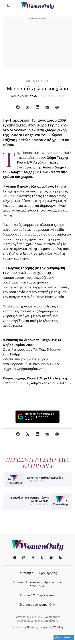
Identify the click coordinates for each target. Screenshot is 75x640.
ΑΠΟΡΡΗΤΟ (65, 637)
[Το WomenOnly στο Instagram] (24, 558)
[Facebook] (17, 107)
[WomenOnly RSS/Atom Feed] (60, 558)
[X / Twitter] (27, 107)
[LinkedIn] (37, 107)
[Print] (57, 107)
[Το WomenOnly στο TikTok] (33, 558)
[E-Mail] (47, 107)
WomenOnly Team (24, 96)
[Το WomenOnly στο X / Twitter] (42, 558)
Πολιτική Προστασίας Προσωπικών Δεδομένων (37, 584)
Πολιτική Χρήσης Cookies (37, 595)
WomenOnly (37, 545)
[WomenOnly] (37, 5)
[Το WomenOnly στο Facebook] (15, 558)
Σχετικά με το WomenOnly (37, 605)
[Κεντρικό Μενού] (7, 5)
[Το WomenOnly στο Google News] (51, 558)
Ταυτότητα (25, 573)
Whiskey (58, 627)
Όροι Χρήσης (48, 573)
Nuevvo (31, 627)
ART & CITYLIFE (37, 81)
